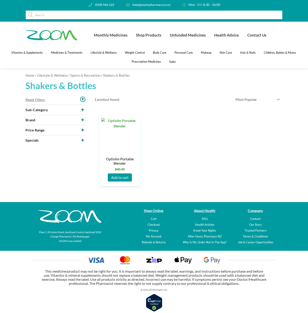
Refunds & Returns (154, 242)
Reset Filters (35, 99)
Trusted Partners (256, 230)
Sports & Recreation (85, 75)
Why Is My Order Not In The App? (205, 242)
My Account (153, 236)
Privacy (154, 230)
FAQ (204, 219)
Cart (154, 219)
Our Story (255, 224)
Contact (255, 219)
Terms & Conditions (255, 236)
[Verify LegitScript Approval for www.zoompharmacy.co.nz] (154, 310)
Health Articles (204, 224)
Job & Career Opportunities (255, 242)
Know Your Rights (204, 230)
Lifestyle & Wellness (52, 75)
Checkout (153, 224)
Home (29, 75)
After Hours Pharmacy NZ (205, 236)
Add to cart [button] (120, 177)
